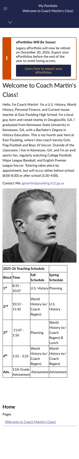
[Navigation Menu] (11, 22)
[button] (48, 8)
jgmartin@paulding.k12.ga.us (43, 183)
